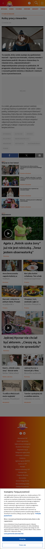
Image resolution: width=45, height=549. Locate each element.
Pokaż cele (22, 545)
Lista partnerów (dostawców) (13, 534)
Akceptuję (22, 539)
